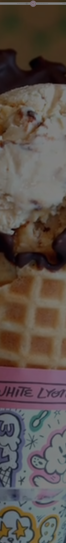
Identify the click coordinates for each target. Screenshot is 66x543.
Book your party (33, 24)
